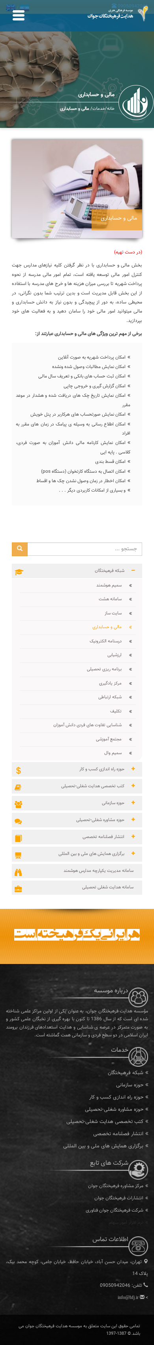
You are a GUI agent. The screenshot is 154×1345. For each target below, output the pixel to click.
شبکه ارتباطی (113, 697)
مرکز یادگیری (113, 683)
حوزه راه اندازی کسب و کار (116, 1097)
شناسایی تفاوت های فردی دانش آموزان (90, 725)
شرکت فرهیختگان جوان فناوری (114, 1210)
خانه (111, 108)
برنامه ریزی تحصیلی (107, 669)
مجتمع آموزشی (112, 739)
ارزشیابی (117, 655)
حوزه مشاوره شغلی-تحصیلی (114, 1110)
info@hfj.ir (128, 1297)
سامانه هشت (113, 599)
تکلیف (119, 711)
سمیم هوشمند (112, 585)
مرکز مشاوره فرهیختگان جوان (115, 1186)
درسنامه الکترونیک (109, 641)
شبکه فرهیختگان (125, 1073)
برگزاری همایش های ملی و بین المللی (103, 1146)
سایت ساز (116, 613)
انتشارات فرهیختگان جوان (118, 1198)
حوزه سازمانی (129, 1085)
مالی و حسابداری (110, 627)
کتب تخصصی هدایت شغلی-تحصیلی (104, 1122)
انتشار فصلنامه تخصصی (118, 1134)
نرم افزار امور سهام (126, 1222)
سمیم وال (116, 753)
